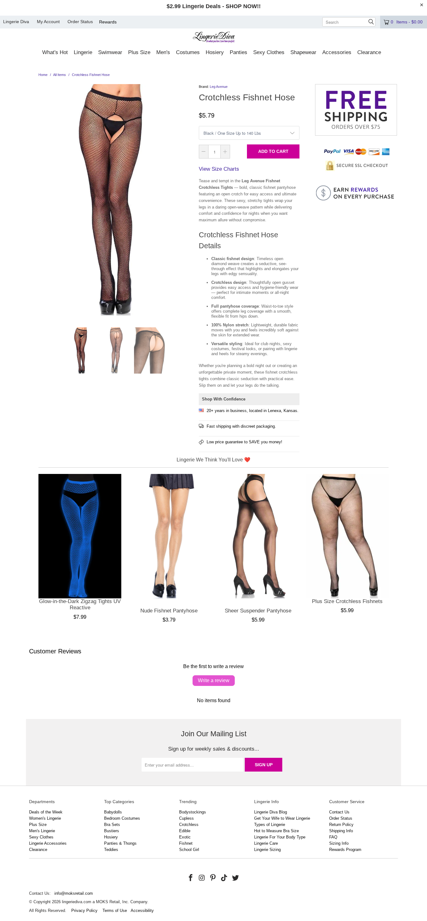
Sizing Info (339, 843)
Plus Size (38, 824)
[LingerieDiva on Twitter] (235, 878)
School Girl (189, 849)
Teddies (111, 849)
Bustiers (111, 830)
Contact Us (339, 812)
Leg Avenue (219, 86)
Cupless (186, 818)
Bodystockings (192, 812)
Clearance (38, 849)
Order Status (80, 21)
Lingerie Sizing (267, 849)
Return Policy (341, 824)
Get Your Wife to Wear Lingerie (282, 818)
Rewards (108, 21)
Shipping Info (341, 830)
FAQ (333, 837)
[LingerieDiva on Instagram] (202, 878)
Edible (184, 830)
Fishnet (186, 843)
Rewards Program (345, 849)
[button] (55, 52)
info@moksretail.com (73, 893)
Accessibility (142, 910)
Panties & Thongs (120, 843)
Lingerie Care (266, 843)
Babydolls (113, 812)
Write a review (213, 680)
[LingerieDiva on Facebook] (191, 878)
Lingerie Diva (16, 21)
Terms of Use (115, 910)
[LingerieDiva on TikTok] (224, 878)
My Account (48, 21)
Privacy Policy (84, 910)
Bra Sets (112, 824)
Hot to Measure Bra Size (276, 830)
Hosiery (111, 837)
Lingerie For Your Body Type (279, 837)
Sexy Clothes (41, 837)
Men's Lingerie (42, 830)
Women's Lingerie (45, 818)
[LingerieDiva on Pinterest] (213, 878)
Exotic (185, 837)
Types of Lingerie (269, 824)
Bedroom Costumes (122, 818)
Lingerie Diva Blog (270, 812)
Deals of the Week (46, 812)
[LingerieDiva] (214, 38)
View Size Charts (219, 169)
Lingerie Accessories (48, 843)
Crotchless (188, 824)
